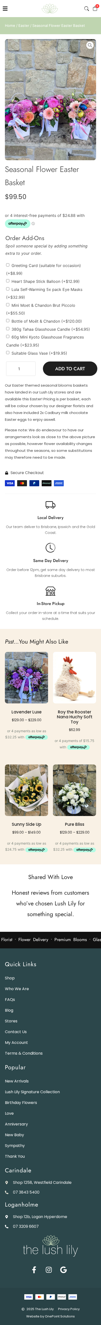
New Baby (14, 1135)
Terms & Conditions (24, 1053)
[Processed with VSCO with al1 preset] (50, 99)
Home (10, 25)
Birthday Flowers (21, 1102)
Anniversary (16, 1124)
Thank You (15, 1156)
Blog (9, 1010)
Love (9, 1113)
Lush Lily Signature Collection (32, 1092)
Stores (11, 1021)
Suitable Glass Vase (39, 352)
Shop (10, 978)
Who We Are (17, 989)
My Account (16, 1042)
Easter (23, 25)
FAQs (10, 999)
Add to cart (70, 368)
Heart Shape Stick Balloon (46, 281)
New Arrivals (17, 1081)
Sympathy (15, 1145)
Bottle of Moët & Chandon (47, 321)
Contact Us (16, 1032)
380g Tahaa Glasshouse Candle (51, 329)
